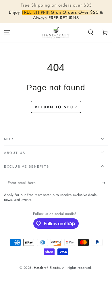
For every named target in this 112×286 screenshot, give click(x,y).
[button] (91, 32)
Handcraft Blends (47, 267)
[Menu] (7, 32)
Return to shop (56, 107)
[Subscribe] (105, 183)
